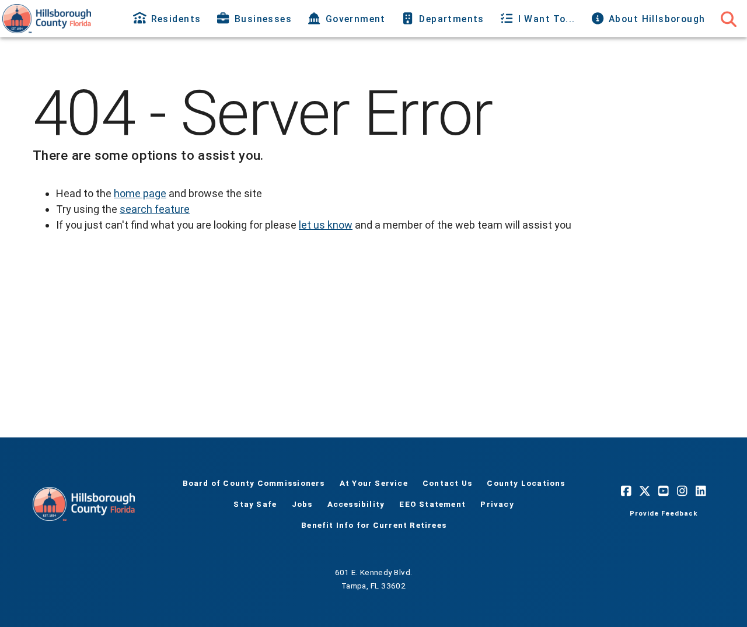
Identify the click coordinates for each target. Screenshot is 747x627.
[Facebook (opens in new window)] (626, 491)
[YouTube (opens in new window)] (663, 491)
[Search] (728, 19)
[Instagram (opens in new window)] (682, 491)
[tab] (168, 18)
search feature (155, 209)
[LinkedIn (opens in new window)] (701, 491)
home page (140, 193)
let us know (325, 225)
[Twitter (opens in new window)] (645, 491)
